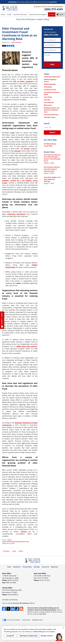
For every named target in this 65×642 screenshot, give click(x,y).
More (61, 14)
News (9, 540)
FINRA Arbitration (50, 84)
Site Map (37, 567)
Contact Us (52, 14)
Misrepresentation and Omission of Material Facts (51, 110)
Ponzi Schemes (49, 102)
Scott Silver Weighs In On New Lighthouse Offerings (52, 179)
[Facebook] (4, 609)
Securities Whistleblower (21, 603)
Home (3, 14)
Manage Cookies (37, 620)
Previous (6, 551)
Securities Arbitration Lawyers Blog (10, 8)
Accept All (10, 636)
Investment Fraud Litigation (38, 14)
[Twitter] (8, 609)
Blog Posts (54, 567)
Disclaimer (16, 567)
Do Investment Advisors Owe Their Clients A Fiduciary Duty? (52, 169)
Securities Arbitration (20, 14)
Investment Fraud (50, 90)
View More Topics (49, 117)
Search (52, 132)
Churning (47, 100)
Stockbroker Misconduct (52, 77)
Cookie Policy (26, 620)
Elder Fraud (48, 105)
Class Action (48, 97)
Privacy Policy (27, 567)
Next (21, 551)
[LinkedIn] (13, 609)
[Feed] (21, 609)
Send (52, 64)
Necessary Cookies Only (28, 636)
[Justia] (17, 609)
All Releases (48, 87)
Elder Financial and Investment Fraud (18, 541)
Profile (9, 14)
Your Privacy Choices (13, 620)
